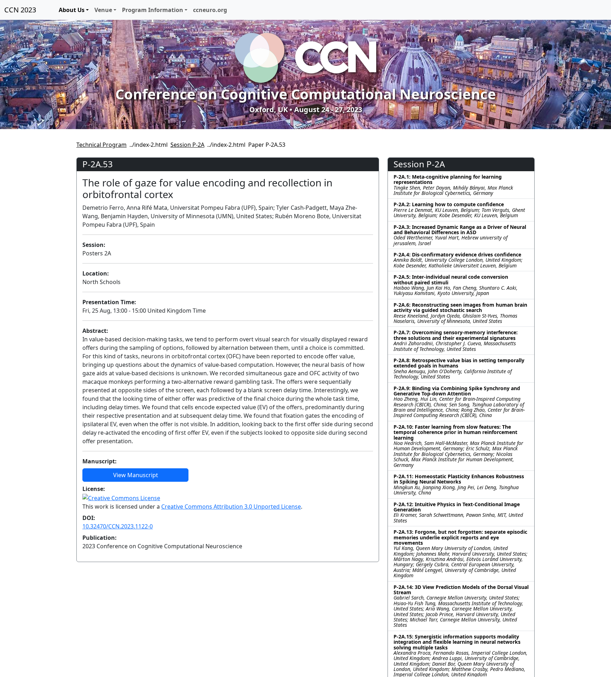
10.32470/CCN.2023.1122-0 (117, 526)
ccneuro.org (210, 10)
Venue (103, 10)
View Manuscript (135, 475)
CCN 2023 (20, 10)
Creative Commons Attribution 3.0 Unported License (231, 506)
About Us (72, 10)
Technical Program (101, 145)
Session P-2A (187, 145)
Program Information (152, 10)
